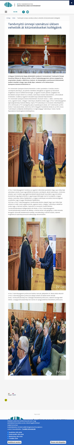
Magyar (10, 395)
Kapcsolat (37, 414)
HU (14, 12)
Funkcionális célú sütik (16, 434)
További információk (29, 429)
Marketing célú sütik (16, 436)
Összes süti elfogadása (58, 442)
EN (16, 12)
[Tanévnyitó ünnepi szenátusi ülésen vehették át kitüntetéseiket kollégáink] (37, 54)
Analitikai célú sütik (15, 432)
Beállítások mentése (14, 442)
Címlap (8, 18)
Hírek (13, 18)
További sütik (13, 438)
